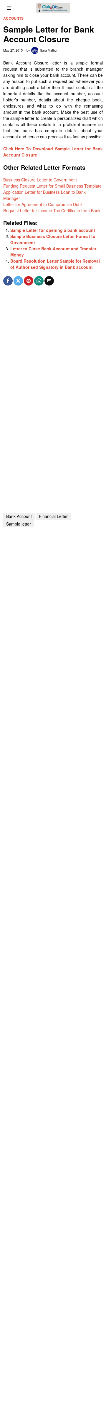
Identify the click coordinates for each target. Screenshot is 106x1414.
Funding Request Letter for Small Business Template (52, 186)
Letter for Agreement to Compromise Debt (42, 204)
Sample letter (18, 524)
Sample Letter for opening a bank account (52, 230)
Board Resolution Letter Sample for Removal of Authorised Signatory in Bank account (55, 264)
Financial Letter (53, 516)
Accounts (13, 18)
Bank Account (19, 516)
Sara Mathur (49, 50)
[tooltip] (8, 280)
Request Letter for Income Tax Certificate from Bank (51, 210)
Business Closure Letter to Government (40, 180)
